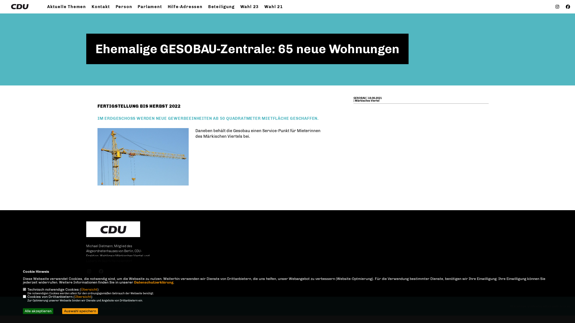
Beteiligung (221, 7)
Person (124, 7)
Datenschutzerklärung (153, 282)
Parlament (150, 7)
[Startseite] (113, 230)
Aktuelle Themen (66, 7)
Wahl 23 (249, 7)
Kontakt (101, 7)
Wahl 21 (273, 7)
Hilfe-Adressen (185, 7)
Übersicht (89, 289)
